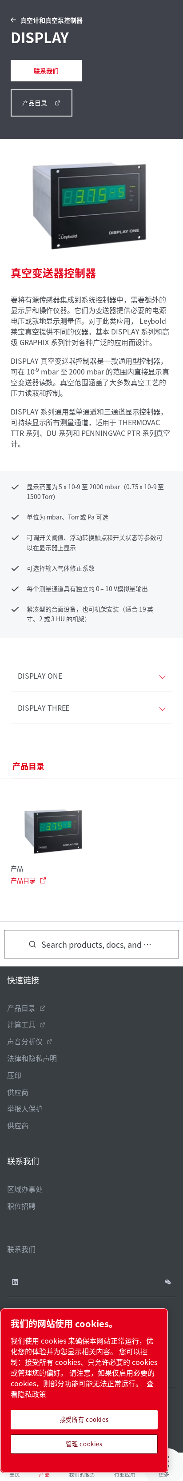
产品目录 (34, 102)
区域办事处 (25, 1188)
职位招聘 (21, 1205)
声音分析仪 (25, 1041)
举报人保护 (25, 1108)
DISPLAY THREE (43, 707)
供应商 (17, 1092)
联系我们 (46, 70)
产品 (17, 868)
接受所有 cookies (84, 1419)
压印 (14, 1075)
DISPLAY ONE (40, 675)
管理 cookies (84, 1444)
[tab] (28, 766)
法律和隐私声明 (32, 1058)
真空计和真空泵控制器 (51, 20)
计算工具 (21, 1024)
